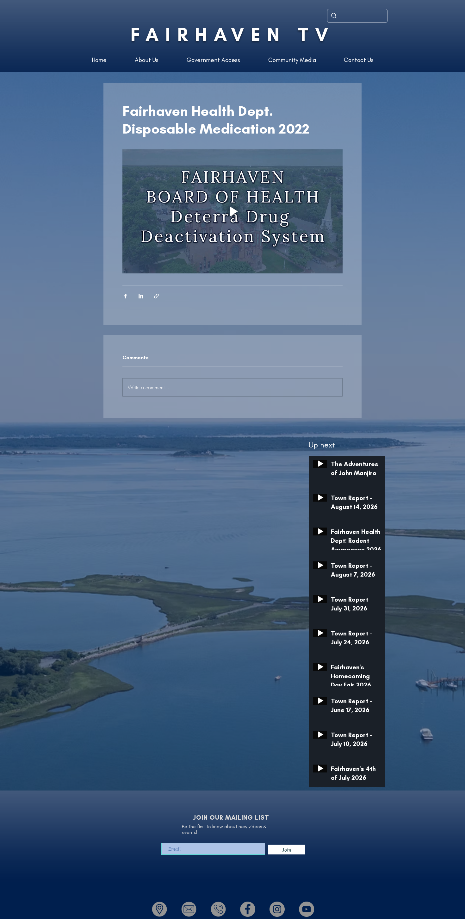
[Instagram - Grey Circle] (277, 909)
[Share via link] (156, 296)
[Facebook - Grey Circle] (247, 909)
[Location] (159, 909)
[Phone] (218, 909)
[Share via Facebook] (125, 296)
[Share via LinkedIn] (141, 296)
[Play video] (232, 211)
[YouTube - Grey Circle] (306, 909)
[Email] (188, 909)
